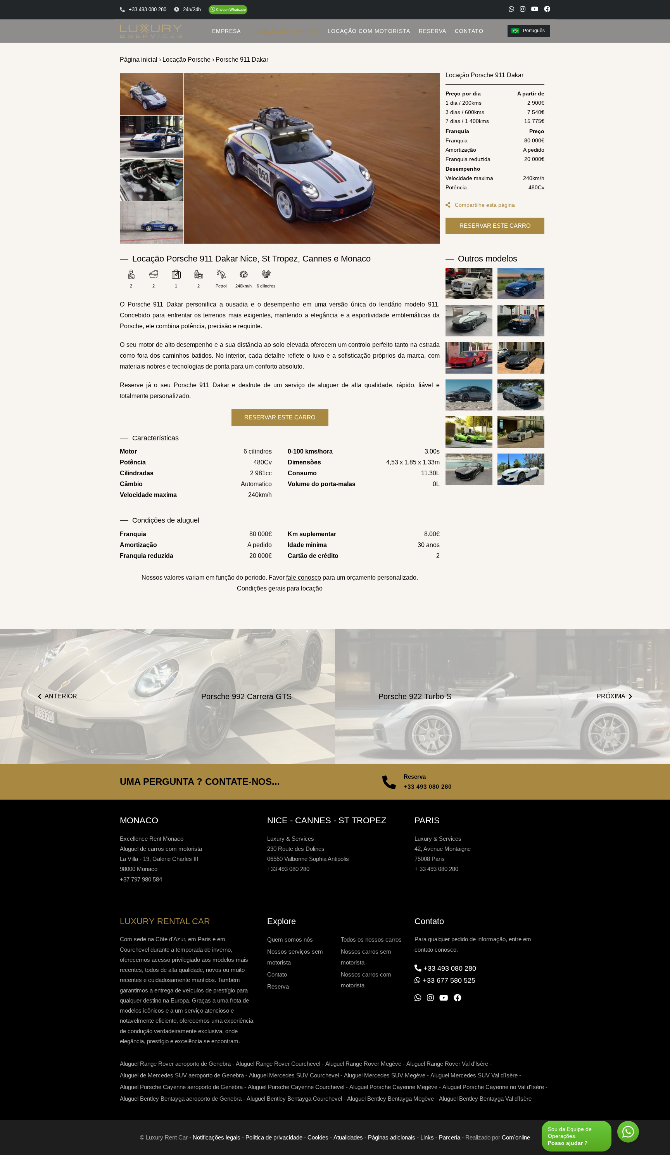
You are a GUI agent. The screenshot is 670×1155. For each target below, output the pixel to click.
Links (427, 1137)
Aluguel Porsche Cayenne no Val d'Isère (493, 1087)
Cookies (317, 1137)
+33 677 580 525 (449, 980)
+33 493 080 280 (428, 786)
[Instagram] (522, 9)
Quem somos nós (290, 939)
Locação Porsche (186, 59)
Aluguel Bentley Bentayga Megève (390, 1098)
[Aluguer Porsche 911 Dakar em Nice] (312, 158)
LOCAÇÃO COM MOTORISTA (369, 31)
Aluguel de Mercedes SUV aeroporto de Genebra (182, 1075)
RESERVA (432, 31)
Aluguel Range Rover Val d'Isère (447, 1063)
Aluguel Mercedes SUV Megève (384, 1075)
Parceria (449, 1137)
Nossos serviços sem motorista (295, 957)
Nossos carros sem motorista (366, 957)
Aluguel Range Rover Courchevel (278, 1063)
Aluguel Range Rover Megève (363, 1063)
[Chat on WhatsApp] (228, 9)
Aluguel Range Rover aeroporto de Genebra (175, 1063)
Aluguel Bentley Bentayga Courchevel (294, 1098)
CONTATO (469, 31)
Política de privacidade (273, 1137)
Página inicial (138, 59)
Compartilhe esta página (484, 205)
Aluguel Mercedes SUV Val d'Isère (474, 1075)
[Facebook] (547, 9)
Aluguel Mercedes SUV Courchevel (294, 1075)
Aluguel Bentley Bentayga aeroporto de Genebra (181, 1098)
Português (534, 30)
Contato (277, 974)
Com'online (516, 1137)
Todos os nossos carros (371, 939)
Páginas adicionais (391, 1137)
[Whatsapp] (511, 9)
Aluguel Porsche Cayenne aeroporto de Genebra (181, 1087)
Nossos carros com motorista (366, 980)
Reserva (278, 986)
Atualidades (348, 1137)
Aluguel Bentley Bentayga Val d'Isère (485, 1098)
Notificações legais (216, 1137)
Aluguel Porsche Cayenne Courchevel (296, 1087)
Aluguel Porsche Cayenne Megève (393, 1087)
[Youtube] (534, 9)
